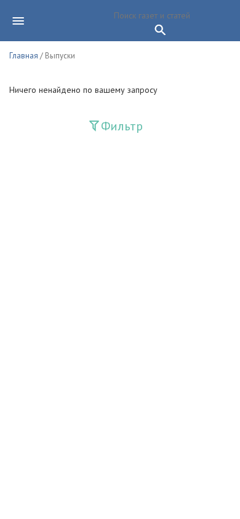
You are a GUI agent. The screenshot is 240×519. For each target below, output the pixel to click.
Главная (23, 55)
